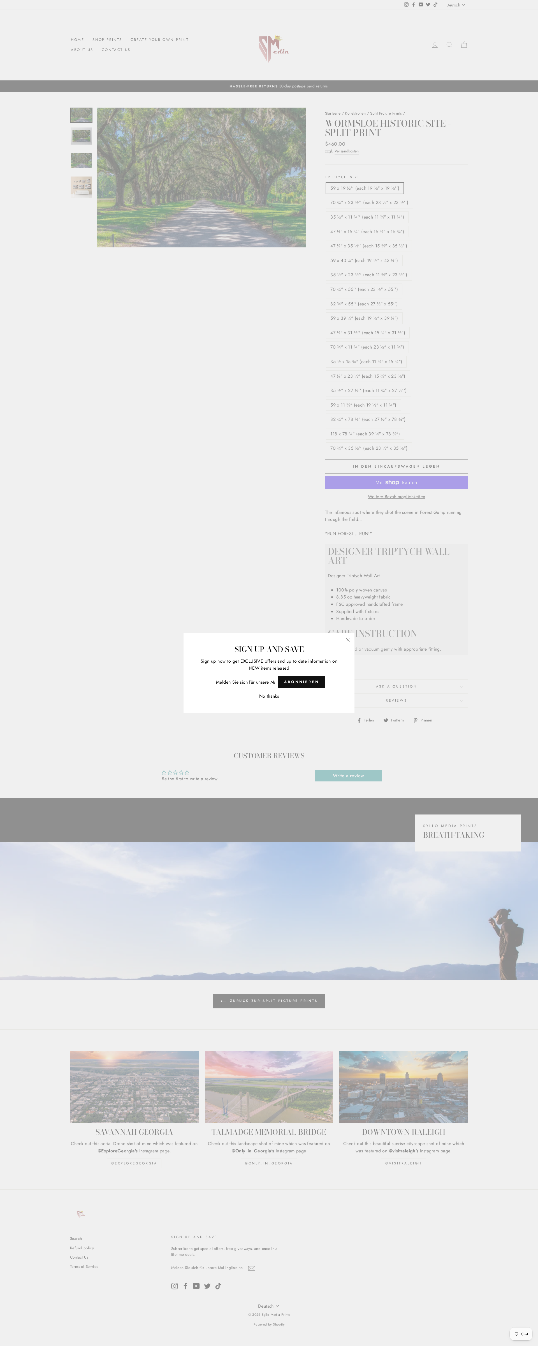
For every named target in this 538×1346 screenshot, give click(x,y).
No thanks (269, 696)
